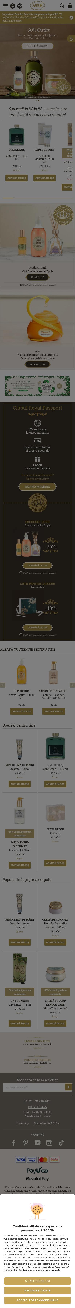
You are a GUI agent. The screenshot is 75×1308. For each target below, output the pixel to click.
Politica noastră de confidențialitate (40, 1270)
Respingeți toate (37, 1290)
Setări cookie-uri (37, 1281)
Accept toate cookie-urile (37, 1300)
